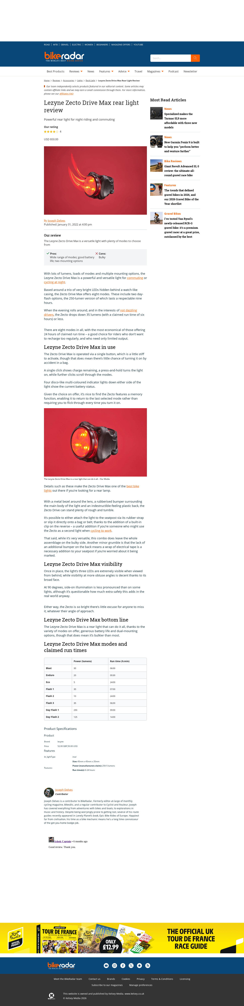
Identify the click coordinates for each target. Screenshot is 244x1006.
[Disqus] (98, 877)
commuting (135, 278)
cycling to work (101, 531)
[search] (195, 58)
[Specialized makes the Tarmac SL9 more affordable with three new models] (156, 113)
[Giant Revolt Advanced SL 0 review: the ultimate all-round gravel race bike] (156, 165)
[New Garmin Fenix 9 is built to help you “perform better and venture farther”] (156, 141)
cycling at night (54, 282)
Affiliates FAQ (66, 93)
